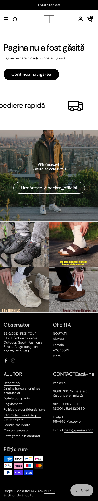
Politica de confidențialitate (24, 409)
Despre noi (12, 383)
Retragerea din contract (22, 436)
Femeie (58, 345)
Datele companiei (17, 398)
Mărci (57, 356)
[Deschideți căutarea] (15, 19)
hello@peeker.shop (78, 430)
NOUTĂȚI (60, 333)
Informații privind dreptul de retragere (22, 417)
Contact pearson (16, 430)
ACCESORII (61, 350)
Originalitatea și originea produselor (22, 390)
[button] (89, 19)
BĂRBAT (58, 339)
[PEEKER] (49, 19)
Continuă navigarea (31, 74)
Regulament (13, 404)
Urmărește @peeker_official (49, 188)
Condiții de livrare (17, 425)
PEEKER (49, 491)
